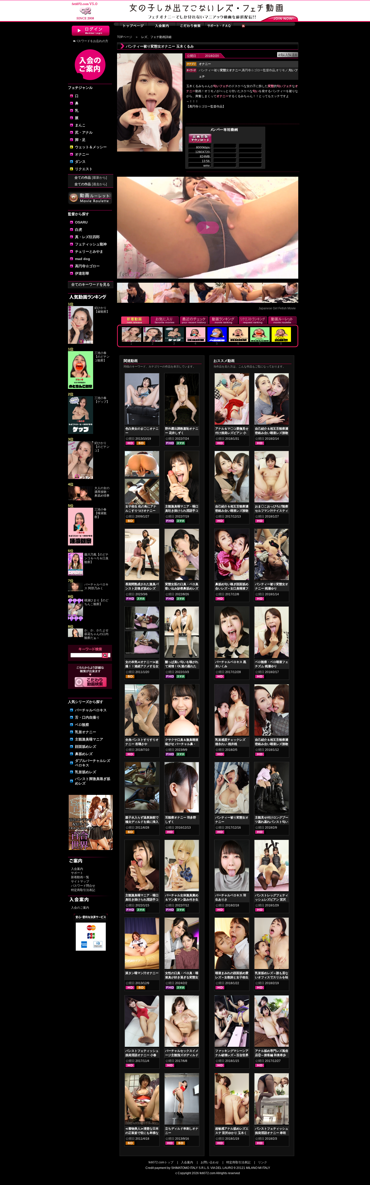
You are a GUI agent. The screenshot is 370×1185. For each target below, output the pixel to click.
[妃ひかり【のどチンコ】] (80, 478)
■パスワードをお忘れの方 (90, 41)
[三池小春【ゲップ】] (80, 433)
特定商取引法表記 (83, 890)
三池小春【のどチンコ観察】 (101, 356)
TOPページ (124, 37)
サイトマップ (80, 881)
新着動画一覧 (80, 877)
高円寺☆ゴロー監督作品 (258, 70)
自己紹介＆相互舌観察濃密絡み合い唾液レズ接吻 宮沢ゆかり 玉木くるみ (231, 511)
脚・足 (80, 140)
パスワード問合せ (83, 885)
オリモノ (282, 70)
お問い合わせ (210, 1162)
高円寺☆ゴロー (87, 266)
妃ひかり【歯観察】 (101, 309)
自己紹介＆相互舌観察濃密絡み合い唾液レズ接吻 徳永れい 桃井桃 (271, 744)
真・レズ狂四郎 (87, 237)
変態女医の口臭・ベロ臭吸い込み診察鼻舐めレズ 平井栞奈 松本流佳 (181, 588)
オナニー (82, 154)
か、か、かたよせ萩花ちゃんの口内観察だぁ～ (96, 634)
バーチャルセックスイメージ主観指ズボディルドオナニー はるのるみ (181, 1055)
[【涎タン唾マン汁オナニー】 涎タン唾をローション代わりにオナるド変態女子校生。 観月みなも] (142, 944)
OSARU (81, 222)
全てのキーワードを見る (90, 284)
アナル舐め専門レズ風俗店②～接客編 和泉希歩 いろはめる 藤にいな (271, 1055)
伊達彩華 (82, 273)
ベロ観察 (82, 725)
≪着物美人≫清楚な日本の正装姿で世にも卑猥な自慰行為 (142, 1133)
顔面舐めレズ (85, 747)
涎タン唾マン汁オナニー (142, 973)
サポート (77, 873)
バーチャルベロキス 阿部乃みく (96, 586)
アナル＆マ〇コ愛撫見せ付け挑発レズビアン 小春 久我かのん (231, 433)
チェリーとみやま (89, 251)
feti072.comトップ (161, 1162)
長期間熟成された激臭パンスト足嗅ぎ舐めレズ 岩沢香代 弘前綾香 (142, 588)
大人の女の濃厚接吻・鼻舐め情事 (101, 491)
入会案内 (77, 869)
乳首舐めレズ (85, 772)
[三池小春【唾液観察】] (80, 544)
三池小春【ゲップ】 (101, 399)
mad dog (82, 259)
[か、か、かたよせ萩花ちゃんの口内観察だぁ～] (75, 636)
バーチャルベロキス (91, 710)
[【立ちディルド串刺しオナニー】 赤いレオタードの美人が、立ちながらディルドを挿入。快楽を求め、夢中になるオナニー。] (181, 1100)
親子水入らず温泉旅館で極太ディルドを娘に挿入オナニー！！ (142, 822)
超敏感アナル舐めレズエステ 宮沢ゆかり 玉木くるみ (231, 1133)
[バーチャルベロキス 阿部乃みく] (75, 590)
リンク (262, 1162)
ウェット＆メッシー (91, 147)
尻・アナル (84, 132)
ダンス (80, 162)
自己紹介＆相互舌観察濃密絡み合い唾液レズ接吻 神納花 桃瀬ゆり (271, 433)
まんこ (80, 125)
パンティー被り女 (220, 70)
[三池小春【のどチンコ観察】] (80, 388)
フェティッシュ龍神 (91, 244)
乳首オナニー (85, 732)
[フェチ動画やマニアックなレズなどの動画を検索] (91, 686)
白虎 (78, 230)
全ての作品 (91, 177)
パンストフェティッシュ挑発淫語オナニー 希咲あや (271, 1133)
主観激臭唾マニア (89, 739)
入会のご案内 (80, 907)
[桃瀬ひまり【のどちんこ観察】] (75, 620)
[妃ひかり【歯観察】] (80, 343)
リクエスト (84, 169)
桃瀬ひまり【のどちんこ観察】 (96, 602)
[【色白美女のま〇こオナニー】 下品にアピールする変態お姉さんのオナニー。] (142, 400)
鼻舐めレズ (84, 754)
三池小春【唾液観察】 (100, 513)
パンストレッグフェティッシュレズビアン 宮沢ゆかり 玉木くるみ (271, 900)
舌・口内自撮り (87, 717)
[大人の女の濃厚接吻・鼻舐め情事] (80, 499)
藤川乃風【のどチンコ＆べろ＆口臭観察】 (96, 558)
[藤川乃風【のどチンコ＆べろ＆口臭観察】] (75, 574)
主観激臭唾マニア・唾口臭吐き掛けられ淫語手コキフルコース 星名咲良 (142, 900)
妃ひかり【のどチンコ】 (101, 446)
